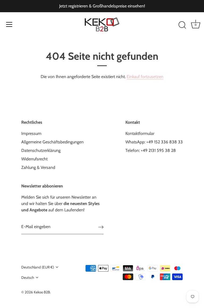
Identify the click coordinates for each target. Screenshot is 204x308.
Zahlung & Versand (38, 167)
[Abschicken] (101, 227)
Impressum (31, 133)
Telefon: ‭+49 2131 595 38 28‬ (150, 150)
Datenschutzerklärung (41, 150)
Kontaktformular (139, 133)
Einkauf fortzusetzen (145, 76)
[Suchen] (182, 25)
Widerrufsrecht (34, 158)
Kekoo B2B (42, 292)
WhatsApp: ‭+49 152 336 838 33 (154, 141)
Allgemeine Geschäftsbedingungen (52, 141)
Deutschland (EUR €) (37, 267)
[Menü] (9, 24)
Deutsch (27, 277)
